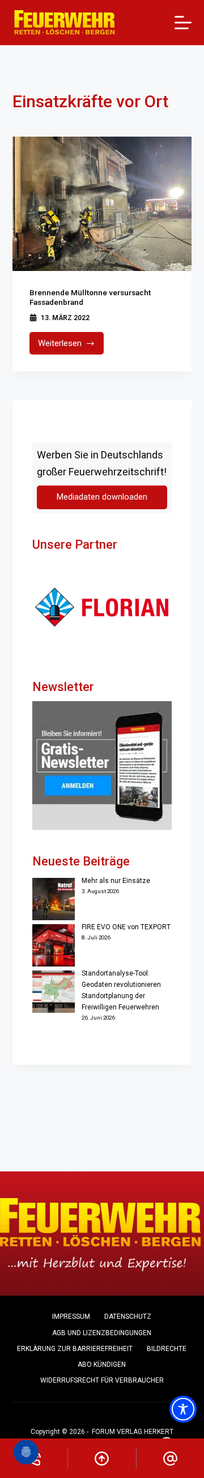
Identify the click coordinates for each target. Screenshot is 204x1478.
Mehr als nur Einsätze (116, 881)
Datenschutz (127, 1316)
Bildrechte (166, 1349)
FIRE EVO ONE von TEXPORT (126, 927)
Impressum (71, 1316)
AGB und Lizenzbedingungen (101, 1333)
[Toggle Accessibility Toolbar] (183, 1409)
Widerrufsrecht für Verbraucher (102, 1380)
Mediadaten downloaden (102, 497)
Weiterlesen (71, 346)
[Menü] (183, 22)
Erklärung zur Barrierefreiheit (75, 1349)
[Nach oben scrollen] (101, 1458)
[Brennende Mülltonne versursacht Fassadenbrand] (102, 204)
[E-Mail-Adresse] (170, 1458)
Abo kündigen (102, 1364)
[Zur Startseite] (64, 22)
